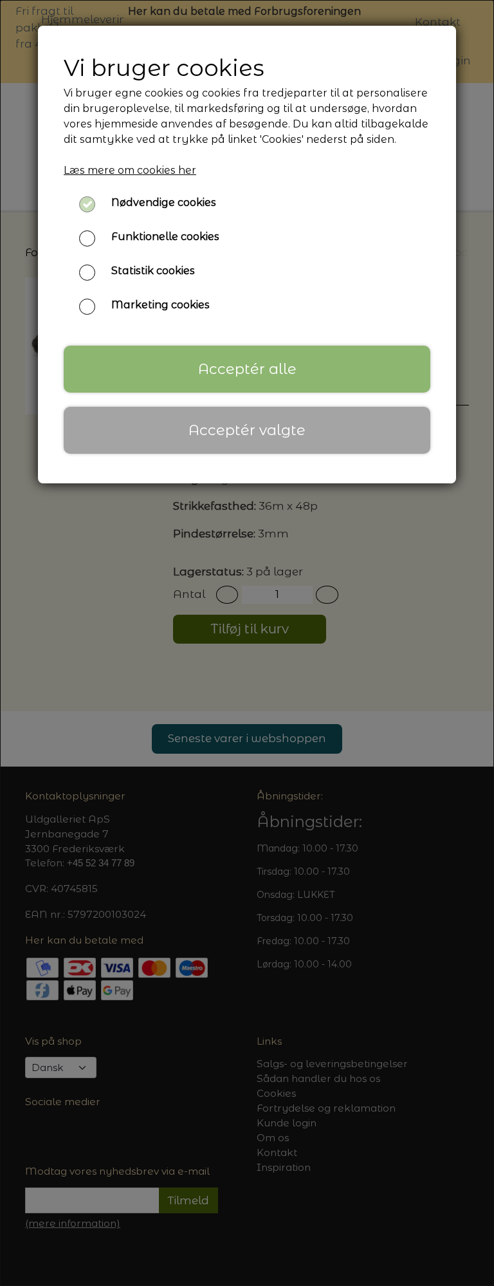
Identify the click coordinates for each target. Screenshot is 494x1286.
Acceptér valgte (247, 430)
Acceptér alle (247, 369)
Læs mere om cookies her (130, 170)
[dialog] (247, 643)
